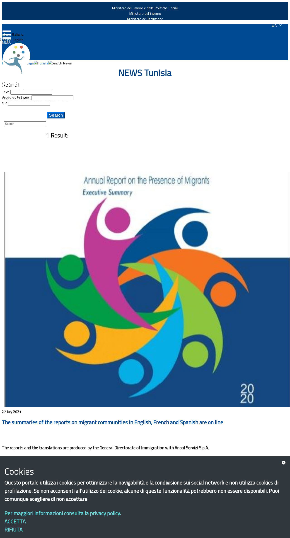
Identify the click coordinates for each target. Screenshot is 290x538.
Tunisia (43, 63)
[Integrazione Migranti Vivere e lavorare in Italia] (18, 59)
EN (275, 25)
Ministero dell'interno (145, 13)
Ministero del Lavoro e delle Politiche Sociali (145, 8)
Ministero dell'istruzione (145, 19)
